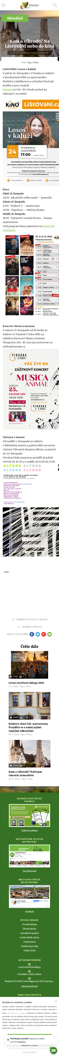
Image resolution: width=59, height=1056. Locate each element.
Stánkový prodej (29, 946)
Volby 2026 (29, 950)
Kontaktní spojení (30, 933)
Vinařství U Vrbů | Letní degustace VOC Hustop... (29, 981)
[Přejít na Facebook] (29, 896)
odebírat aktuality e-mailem (31, 619)
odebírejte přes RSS (32, 627)
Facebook (29, 911)
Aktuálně (15, 18)
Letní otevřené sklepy (30, 967)
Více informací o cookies (16, 1013)
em (49, 634)
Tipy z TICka (32, 62)
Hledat (55, 5)
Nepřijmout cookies (29, 1045)
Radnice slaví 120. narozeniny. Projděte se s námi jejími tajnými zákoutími (28, 727)
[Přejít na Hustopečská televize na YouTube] (29, 856)
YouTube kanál (29, 871)
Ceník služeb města (29, 937)
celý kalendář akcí (29, 986)
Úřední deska (29, 928)
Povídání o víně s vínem (29, 974)
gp (43, 634)
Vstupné (8, 89)
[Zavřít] (55, 1001)
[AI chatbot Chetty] (53, 1050)
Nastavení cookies (29, 1052)
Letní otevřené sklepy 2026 (26, 682)
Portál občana (29, 924)
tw (37, 634)
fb (32, 634)
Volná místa (29, 941)
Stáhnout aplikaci (29, 830)
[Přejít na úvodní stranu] (29, 5)
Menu (3, 5)
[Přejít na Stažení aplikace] (29, 815)
